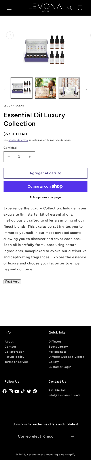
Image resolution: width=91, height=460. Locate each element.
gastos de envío (18, 140)
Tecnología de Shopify (60, 454)
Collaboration (14, 351)
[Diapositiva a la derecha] (86, 89)
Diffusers (55, 341)
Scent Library (58, 346)
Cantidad (10, 147)
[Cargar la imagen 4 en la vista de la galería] (69, 88)
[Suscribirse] (73, 436)
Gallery (54, 361)
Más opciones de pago (45, 197)
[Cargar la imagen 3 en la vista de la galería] (45, 88)
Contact (10, 346)
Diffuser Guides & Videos (66, 356)
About (9, 341)
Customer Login (60, 366)
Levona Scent (36, 454)
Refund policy (14, 356)
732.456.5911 (57, 390)
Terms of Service (16, 361)
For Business (57, 351)
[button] (9, 8)
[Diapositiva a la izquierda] (5, 89)
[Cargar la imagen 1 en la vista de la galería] (21, 88)
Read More (12, 281)
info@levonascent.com (64, 395)
